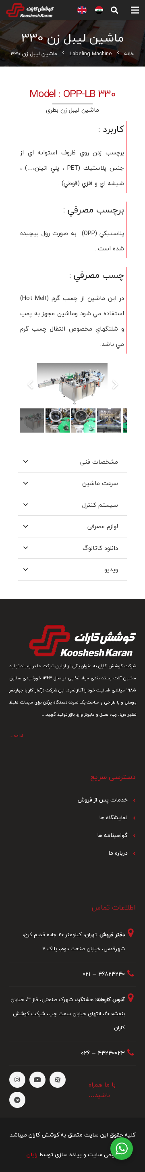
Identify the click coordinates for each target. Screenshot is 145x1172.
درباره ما (118, 853)
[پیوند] (99, 10)
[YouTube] (37, 1080)
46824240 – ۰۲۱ (104, 974)
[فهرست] (135, 10)
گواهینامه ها (112, 835)
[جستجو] (114, 10)
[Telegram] (17, 1100)
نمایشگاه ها (113, 817)
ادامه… (16, 735)
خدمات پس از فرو (106, 800)
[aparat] (58, 1080)
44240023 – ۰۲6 (103, 1053)
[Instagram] (17, 1080)
